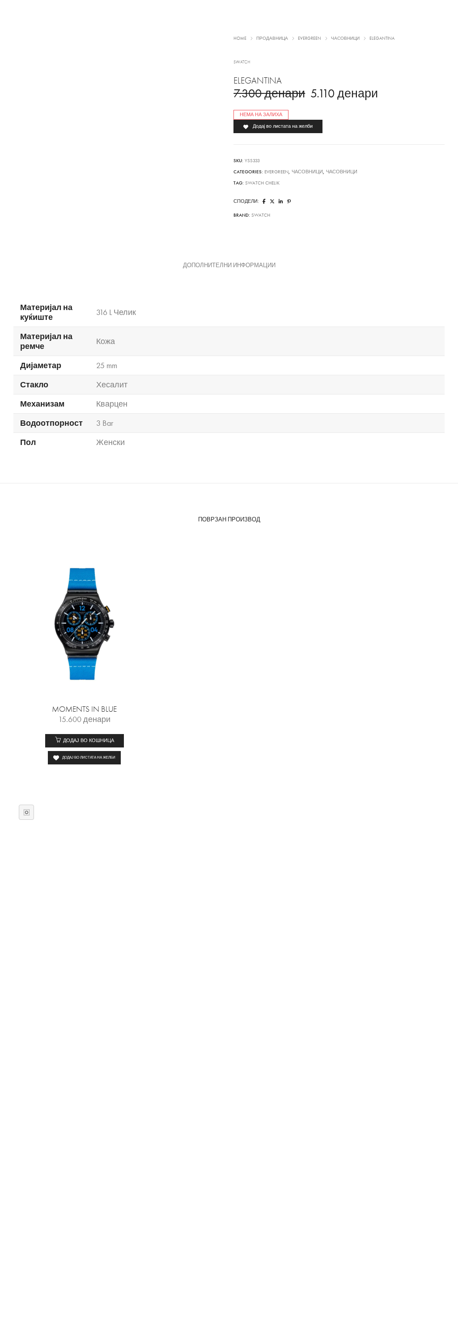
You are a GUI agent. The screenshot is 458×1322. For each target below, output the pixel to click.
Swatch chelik (262, 183)
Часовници (307, 172)
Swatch (260, 215)
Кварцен (111, 404)
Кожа (105, 341)
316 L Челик (116, 312)
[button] (84, 740)
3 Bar (104, 423)
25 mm (106, 365)
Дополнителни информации (229, 265)
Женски (110, 442)
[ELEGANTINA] (264, 202)
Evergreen (276, 172)
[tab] (229, 265)
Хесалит (111, 385)
